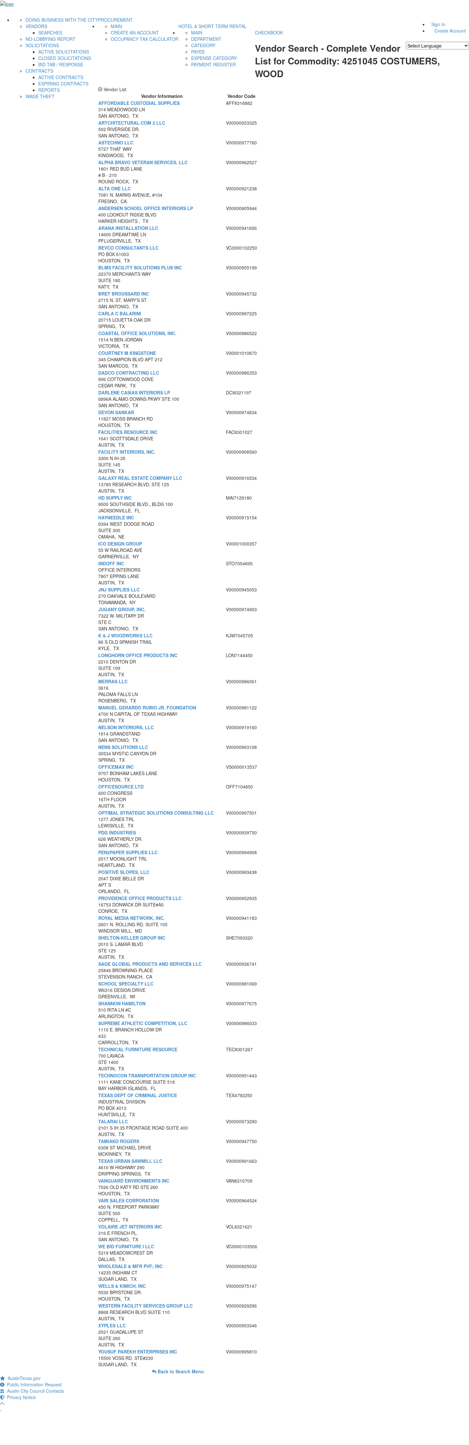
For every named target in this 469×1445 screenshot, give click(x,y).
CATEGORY (203, 45)
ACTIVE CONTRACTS (60, 77)
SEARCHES (50, 32)
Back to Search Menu (180, 1371)
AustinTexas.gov (23, 1378)
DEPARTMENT (206, 39)
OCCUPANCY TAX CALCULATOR (144, 39)
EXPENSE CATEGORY (214, 58)
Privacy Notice (20, 1397)
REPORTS (49, 90)
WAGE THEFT (40, 96)
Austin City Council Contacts (34, 1391)
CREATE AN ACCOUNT (135, 32)
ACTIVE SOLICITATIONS (63, 51)
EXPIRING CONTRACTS (63, 83)
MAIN (116, 26)
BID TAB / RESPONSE (60, 64)
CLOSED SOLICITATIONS (64, 58)
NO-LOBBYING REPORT (51, 39)
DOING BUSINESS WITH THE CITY (62, 20)
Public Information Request (33, 1384)
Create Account (450, 30)
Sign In (438, 24)
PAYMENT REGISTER (213, 64)
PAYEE (198, 51)
